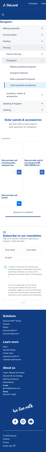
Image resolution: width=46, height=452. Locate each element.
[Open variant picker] (19, 203)
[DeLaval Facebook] (15, 422)
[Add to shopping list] (19, 172)
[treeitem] (25, 85)
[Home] (10, 4)
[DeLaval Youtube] (31, 422)
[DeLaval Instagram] (23, 422)
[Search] (3, 15)
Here (19, 290)
